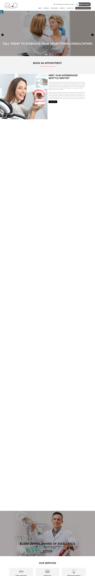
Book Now (53, 101)
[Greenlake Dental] (11, 6)
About (40, 8)
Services (46, 8)
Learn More (47, 47)
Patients (62, 8)
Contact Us (70, 8)
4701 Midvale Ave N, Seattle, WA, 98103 (64, 4)
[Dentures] (47, 571)
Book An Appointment (83, 8)
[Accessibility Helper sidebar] (1, 12)
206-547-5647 (84, 4)
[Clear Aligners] (21, 571)
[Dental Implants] (74, 571)
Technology (54, 8)
